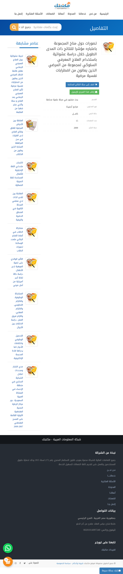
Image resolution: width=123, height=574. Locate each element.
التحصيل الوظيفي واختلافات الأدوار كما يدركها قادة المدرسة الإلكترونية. (17, 347)
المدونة (72, 13)
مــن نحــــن (111, 470)
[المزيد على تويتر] (24, 563)
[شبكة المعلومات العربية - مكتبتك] (62, 5)
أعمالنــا (113, 493)
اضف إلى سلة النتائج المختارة (81, 85)
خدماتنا (82, 13)
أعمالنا (61, 13)
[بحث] (14, 27)
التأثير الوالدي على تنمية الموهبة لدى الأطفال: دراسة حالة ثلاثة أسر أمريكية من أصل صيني (17, 272)
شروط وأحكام (77, 563)
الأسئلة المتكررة (34, 13)
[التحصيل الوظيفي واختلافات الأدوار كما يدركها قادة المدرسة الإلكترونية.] (30, 347)
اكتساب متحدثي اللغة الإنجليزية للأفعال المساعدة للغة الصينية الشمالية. (16, 174)
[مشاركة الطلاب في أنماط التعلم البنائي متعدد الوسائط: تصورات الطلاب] (30, 239)
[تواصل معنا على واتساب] (8, 548)
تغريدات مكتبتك (108, 550)
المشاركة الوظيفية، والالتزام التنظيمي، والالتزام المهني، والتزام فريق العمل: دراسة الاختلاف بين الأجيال (17, 310)
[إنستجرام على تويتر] (15, 563)
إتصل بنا (18, 13)
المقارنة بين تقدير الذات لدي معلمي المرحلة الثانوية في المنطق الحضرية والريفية (17, 207)
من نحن (93, 13)
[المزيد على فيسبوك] (20, 563)
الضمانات (50, 13)
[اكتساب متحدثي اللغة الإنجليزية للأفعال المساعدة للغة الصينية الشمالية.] (30, 174)
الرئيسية (104, 13)
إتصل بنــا (112, 504)
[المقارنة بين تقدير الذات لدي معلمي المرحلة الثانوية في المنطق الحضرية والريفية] (30, 206)
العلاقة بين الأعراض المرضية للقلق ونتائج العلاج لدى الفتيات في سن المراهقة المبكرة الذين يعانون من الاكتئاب (16, 137)
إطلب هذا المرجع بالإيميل (83, 92)
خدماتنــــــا (111, 476)
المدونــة (112, 487)
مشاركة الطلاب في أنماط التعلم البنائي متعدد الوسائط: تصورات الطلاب (17, 239)
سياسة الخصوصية (64, 563)
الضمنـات (112, 499)
